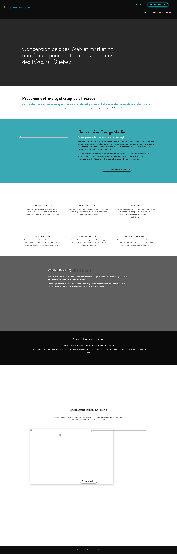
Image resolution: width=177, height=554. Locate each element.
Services (145, 12)
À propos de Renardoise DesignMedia (116, 169)
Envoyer (22, 526)
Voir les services (88, 359)
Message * (21, 519)
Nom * (20, 507)
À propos (134, 12)
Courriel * (21, 511)
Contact (169, 12)
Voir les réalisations (88, 481)
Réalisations (157, 12)
